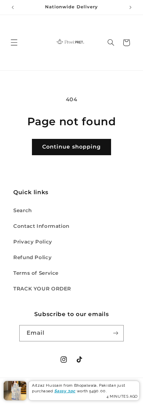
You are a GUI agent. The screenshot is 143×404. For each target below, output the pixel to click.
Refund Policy (32, 257)
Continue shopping (71, 147)
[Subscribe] (115, 333)
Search (22, 210)
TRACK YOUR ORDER (42, 289)
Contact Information (41, 226)
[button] (14, 42)
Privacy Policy (32, 242)
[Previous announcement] (12, 7)
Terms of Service (36, 273)
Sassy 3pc (64, 391)
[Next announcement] (130, 7)
